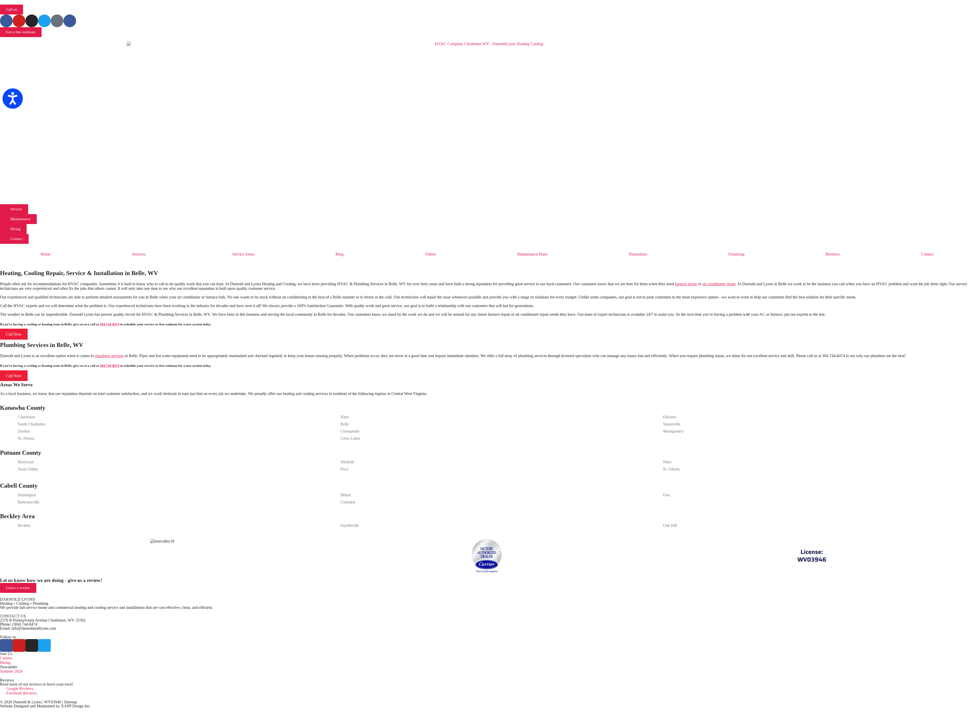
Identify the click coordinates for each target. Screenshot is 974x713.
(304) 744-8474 (24, 624)
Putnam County (20, 452)
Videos (430, 254)
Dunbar (24, 431)
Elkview (669, 417)
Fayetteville (349, 525)
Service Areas (243, 254)
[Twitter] (44, 20)
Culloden (347, 502)
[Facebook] (6, 20)
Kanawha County (22, 407)
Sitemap (70, 702)
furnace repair (686, 284)
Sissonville (671, 424)
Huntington (27, 495)
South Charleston (31, 424)
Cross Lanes (350, 438)
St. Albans (26, 438)
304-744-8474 (109, 324)
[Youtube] (19, 20)
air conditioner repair (718, 284)
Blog (339, 254)
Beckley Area (17, 516)
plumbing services (109, 356)
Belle (344, 424)
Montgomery (673, 431)
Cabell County (19, 485)
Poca (344, 469)
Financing (736, 254)
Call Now (14, 334)
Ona (666, 495)
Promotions (638, 254)
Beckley (24, 525)
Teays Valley (28, 469)
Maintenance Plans (532, 254)
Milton (345, 495)
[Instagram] (31, 20)
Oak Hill (670, 525)
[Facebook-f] (6, 645)
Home (45, 254)
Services (138, 254)
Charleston (26, 417)
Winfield (347, 462)
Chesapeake (350, 431)
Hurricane (26, 462)
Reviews (833, 254)
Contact (927, 254)
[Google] (57, 20)
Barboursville (28, 502)
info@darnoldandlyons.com (33, 628)
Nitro (344, 417)
